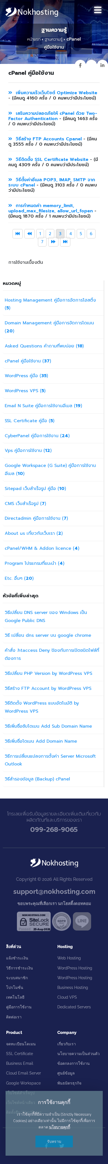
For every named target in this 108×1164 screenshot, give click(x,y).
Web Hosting (69, 958)
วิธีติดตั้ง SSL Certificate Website (51, 159)
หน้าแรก (34, 39)
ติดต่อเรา (14, 1017)
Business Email (19, 1063)
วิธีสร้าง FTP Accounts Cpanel (48, 139)
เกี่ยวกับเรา (66, 1044)
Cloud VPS (67, 997)
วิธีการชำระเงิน (19, 968)
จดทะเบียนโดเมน (21, 1044)
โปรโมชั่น (14, 987)
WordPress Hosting (74, 968)
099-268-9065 (54, 830)
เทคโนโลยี (15, 997)
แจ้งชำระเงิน (17, 958)
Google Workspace (23, 1083)
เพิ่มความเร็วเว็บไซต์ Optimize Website (55, 92)
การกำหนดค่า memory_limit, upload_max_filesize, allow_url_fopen (50, 208)
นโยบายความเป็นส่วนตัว (78, 1053)
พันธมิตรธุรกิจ (69, 1083)
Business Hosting (72, 987)
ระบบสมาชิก (17, 978)
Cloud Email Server (23, 1073)
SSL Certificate (19, 1053)
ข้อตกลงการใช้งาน (73, 1063)
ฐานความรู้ (54, 39)
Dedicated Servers (74, 1007)
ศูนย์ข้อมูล (66, 1073)
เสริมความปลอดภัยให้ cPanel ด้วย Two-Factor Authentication (52, 116)
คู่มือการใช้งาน (19, 1007)
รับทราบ (54, 1141)
